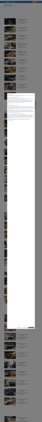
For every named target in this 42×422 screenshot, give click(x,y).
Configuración (25, 327)
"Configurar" (9, 112)
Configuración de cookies (10, 102)
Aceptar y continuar (31, 327)
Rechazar (19, 327)
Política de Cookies (15, 112)
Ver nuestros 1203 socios (10, 120)
